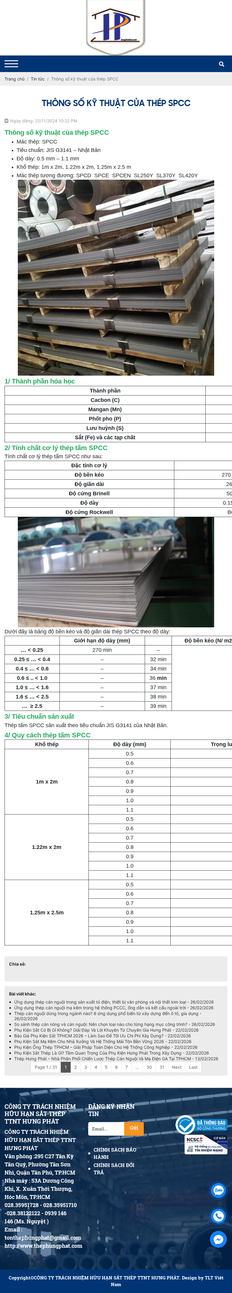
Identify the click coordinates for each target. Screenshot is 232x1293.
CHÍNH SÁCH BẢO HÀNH (115, 1153)
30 (149, 1067)
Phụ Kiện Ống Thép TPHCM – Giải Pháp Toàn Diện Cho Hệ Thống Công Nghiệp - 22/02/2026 (106, 1047)
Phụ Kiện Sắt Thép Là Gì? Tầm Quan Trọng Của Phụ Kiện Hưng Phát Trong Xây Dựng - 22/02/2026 (111, 1052)
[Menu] (11, 63)
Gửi (134, 1127)
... (137, 1067)
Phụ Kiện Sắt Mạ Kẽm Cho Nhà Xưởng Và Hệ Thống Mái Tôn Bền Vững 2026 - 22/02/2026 (103, 1041)
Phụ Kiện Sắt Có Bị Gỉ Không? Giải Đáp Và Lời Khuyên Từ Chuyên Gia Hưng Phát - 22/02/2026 (106, 1030)
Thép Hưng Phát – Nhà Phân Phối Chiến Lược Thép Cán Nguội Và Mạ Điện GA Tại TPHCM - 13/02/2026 (116, 1058)
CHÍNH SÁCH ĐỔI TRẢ (114, 1168)
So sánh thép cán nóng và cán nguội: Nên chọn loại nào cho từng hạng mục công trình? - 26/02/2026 (114, 1024)
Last (193, 1067)
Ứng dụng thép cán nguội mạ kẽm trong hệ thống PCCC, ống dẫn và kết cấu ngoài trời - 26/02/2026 (114, 1007)
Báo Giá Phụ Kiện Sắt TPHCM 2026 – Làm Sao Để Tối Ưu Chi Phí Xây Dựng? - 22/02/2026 (102, 1035)
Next (177, 1067)
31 (162, 1067)
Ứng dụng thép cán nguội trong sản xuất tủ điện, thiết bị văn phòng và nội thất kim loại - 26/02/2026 (114, 1001)
